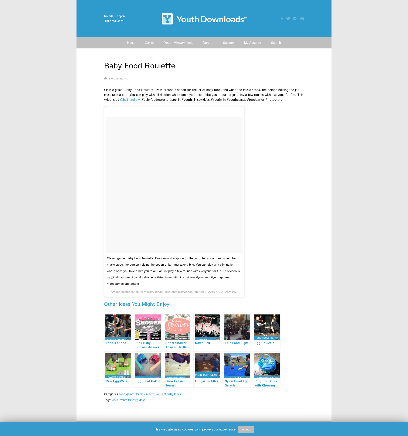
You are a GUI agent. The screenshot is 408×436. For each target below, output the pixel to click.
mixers (150, 394)
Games (149, 43)
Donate (208, 43)
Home (131, 43)
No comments (118, 78)
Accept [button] (246, 430)
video (115, 400)
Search (276, 43)
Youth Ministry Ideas (178, 43)
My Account (252, 43)
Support (228, 43)
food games (127, 394)
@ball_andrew (130, 100)
